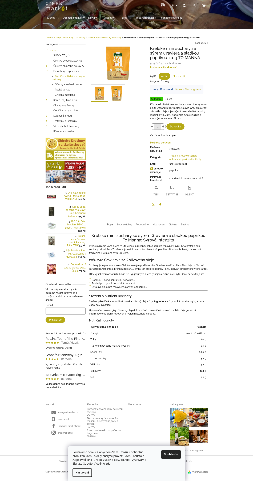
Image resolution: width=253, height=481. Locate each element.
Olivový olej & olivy (64, 105)
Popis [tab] (110, 224)
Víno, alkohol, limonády (66, 126)
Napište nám (187, 461)
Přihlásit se (55, 319)
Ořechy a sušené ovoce (68, 84)
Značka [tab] (185, 224)
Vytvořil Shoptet (200, 472)
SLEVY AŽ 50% (61, 55)
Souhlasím (171, 454)
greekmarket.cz (65, 433)
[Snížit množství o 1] (152, 127)
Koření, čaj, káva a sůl (65, 100)
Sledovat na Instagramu (191, 450)
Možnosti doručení (160, 142)
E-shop (53, 50)
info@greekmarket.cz (68, 412)
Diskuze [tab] (172, 224)
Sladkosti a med (62, 115)
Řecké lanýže (62, 89)
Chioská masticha (64, 94)
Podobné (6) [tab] (142, 224)
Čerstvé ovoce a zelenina (67, 60)
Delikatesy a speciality (66, 71)
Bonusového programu (188, 89)
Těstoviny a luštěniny (65, 121)
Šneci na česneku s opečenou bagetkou (104, 431)
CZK (173, 5)
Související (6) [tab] (124, 224)
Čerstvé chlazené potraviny (68, 66)
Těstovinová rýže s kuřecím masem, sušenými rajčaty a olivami (102, 421)
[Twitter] (153, 204)
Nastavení (82, 472)
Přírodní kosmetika (63, 131)
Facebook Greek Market (69, 426)
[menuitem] (53, 18)
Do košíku (175, 126)
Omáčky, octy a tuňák (65, 110)
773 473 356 (63, 419)
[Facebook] (160, 204)
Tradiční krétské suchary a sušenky (68, 78)
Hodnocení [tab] (159, 224)
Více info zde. (102, 463)
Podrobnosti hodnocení (163, 67)
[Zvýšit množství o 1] (163, 127)
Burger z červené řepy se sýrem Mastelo (105, 410)
